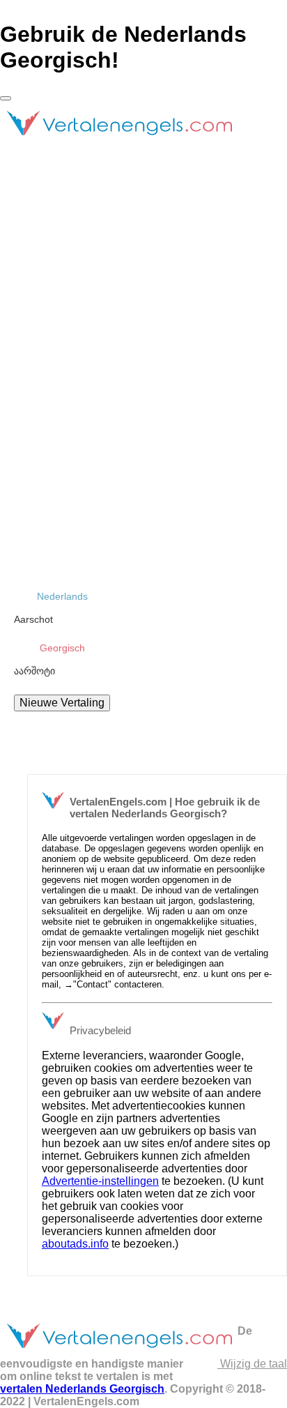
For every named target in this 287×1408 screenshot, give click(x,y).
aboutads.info (75, 1244)
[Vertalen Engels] (119, 141)
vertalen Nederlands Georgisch (82, 1389)
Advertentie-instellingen (100, 1181)
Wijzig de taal (252, 1364)
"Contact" (92, 984)
